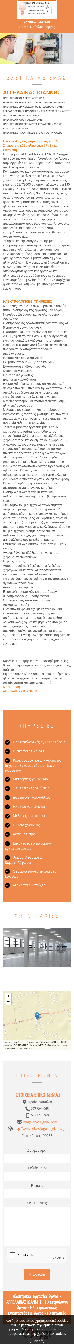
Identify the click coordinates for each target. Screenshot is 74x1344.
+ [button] (8, 995)
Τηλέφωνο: (37, 1168)
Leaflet (7, 1041)
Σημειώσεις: (37, 1203)
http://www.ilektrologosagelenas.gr (40, 1128)
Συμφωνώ (37, 1340)
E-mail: (37, 1185)
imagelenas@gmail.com (39, 1122)
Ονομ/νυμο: (37, 1150)
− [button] (8, 1001)
